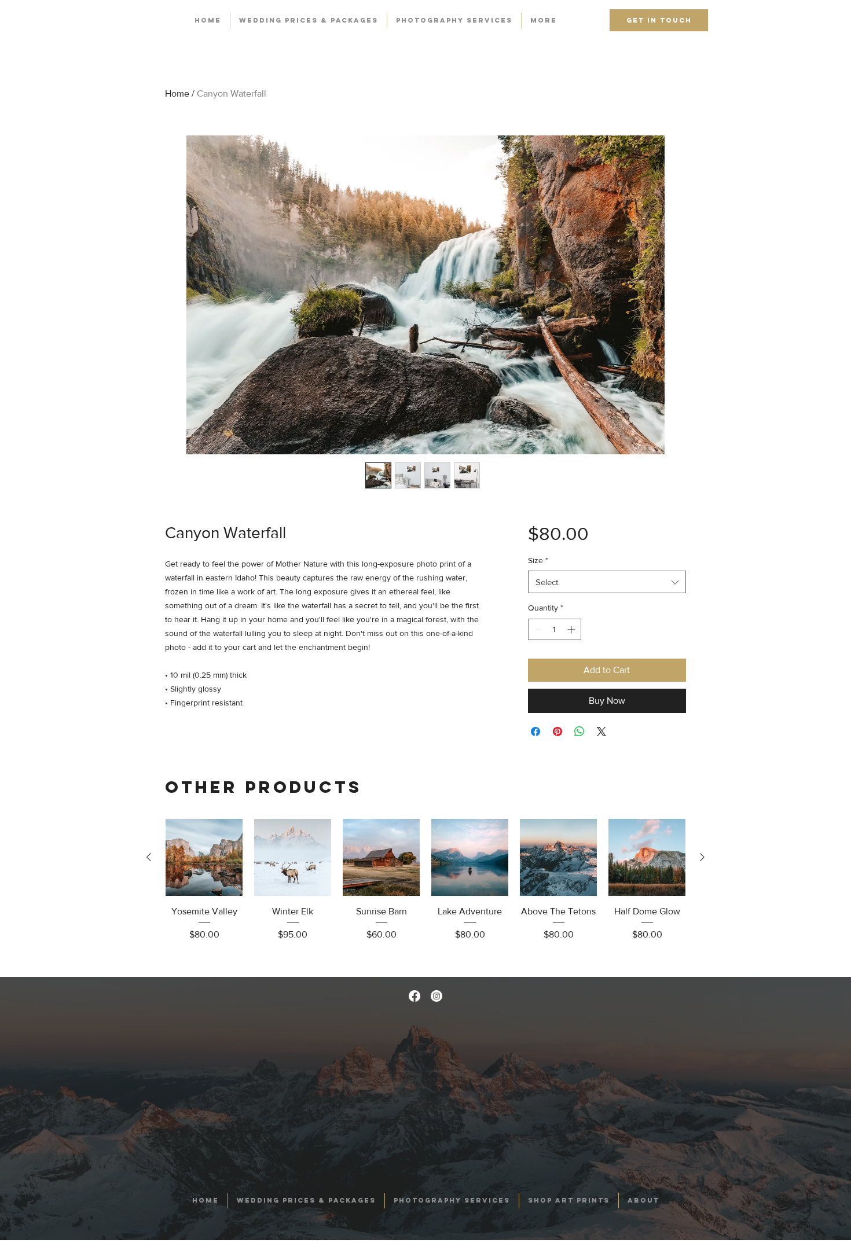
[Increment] (572, 629)
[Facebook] (414, 996)
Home (177, 93)
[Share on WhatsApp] (579, 731)
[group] (425, 893)
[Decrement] (537, 629)
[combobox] (607, 582)
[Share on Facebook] (535, 731)
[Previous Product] (149, 857)
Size (538, 560)
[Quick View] (204, 857)
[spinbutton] (554, 629)
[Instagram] (436, 996)
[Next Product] (702, 857)
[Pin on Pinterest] (557, 731)
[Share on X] (601, 731)
